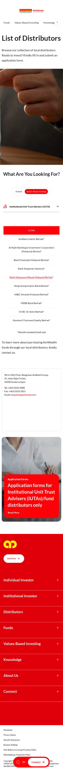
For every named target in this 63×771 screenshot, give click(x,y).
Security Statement (12, 740)
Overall (19, 191)
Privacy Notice (10, 735)
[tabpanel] (31, 277)
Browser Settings (11, 745)
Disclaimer (8, 730)
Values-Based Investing (27, 22)
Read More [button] (13, 512)
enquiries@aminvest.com (23, 394)
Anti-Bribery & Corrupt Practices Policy (20, 750)
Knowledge (49, 22)
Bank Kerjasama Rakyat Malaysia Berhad (31, 277)
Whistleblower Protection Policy (17, 755)
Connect (36, 762)
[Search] (18, 762)
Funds (7, 22)
